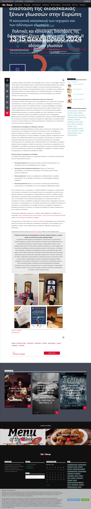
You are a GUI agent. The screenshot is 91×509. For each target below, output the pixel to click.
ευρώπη (45, 343)
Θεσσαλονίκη (50, 26)
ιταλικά (59, 343)
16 (63, 475)
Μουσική (46, 5)
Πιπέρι (81, 121)
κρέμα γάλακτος (72, 133)
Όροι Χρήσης (19, 1)
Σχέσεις (70, 126)
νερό (79, 133)
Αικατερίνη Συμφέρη (44, 52)
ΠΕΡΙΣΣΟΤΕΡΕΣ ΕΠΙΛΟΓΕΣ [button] (73, 499)
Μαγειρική (77, 119)
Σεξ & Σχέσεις (56, 5)
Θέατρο (63, 374)
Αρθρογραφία (82, 110)
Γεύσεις (83, 5)
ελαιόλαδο (75, 130)
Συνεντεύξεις (36, 374)
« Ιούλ (47, 485)
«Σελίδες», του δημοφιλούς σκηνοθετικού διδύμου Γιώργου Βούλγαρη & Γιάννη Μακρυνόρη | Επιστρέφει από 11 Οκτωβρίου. (73, 390)
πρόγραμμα (22, 217)
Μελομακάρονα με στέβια (68, 434)
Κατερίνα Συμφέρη (38, 221)
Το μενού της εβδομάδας (72, 81)
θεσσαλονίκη (51, 343)
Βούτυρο (70, 113)
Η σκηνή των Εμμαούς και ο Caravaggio (18, 389)
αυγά (69, 130)
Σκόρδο (73, 124)
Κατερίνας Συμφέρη (36, 231)
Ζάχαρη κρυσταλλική (79, 115)
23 (63, 477)
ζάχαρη (81, 130)
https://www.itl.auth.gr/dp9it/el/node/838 (54, 215)
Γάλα (75, 113)
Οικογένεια (71, 121)
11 (49, 475)
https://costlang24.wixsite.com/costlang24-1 (30, 215)
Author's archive (51, 353)
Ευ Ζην (76, 5)
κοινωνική (15, 345)
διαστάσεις (30, 343)
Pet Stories (67, 5)
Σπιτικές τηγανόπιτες (77, 89)
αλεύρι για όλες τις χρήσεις (75, 128)
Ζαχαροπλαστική (72, 117)
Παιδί (76, 121)
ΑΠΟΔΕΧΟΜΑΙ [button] (85, 499)
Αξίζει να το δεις (41, 26)
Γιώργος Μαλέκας (37, 411)
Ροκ (69, 124)
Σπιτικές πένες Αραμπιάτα (78, 99)
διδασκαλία (38, 343)
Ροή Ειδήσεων (29, 1)
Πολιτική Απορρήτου (7, 1)
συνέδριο (21, 345)
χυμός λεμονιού (72, 135)
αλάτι (74, 126)
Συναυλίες (80, 124)
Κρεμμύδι (70, 119)
